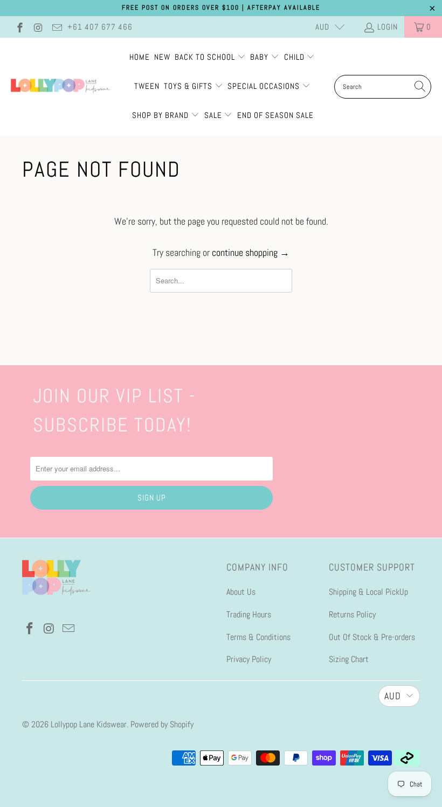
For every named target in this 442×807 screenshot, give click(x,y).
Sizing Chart (349, 659)
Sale (214, 115)
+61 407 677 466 (100, 27)
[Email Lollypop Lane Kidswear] (56, 27)
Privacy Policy (248, 659)
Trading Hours (248, 614)
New (162, 57)
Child (295, 57)
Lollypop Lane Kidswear (89, 724)
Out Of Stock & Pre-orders (372, 637)
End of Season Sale (275, 115)
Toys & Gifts (189, 86)
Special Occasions (263, 86)
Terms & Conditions (258, 637)
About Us (240, 591)
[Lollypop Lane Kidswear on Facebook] (19, 27)
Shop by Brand (160, 115)
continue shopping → (250, 252)
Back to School (206, 57)
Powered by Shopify (162, 724)
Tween (147, 86)
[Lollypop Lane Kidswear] (60, 87)
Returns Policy (352, 614)
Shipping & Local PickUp (368, 591)
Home (139, 57)
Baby (260, 57)
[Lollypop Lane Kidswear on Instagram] (38, 27)
